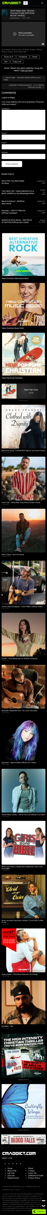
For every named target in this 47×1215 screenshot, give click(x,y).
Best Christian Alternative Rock (15, 278)
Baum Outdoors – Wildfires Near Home (13, 202)
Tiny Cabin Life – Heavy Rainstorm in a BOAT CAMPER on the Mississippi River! (18, 192)
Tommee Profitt (21, 52)
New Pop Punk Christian (12, 378)
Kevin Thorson (14, 18)
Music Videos (8, 52)
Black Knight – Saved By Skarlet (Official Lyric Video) (22, 78)
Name (4, 133)
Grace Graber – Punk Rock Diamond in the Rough (20, 974)
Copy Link (17, 62)
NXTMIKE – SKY (7, 1026)
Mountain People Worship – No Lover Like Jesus (19, 711)
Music (40, 50)
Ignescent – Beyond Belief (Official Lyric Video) (19, 762)
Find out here (26, 70)
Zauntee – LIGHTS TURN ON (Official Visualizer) (13, 211)
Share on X (8, 57)
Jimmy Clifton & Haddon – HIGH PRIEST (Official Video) (22, 607)
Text (5, 62)
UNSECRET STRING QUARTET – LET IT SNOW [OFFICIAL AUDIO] (26, 86)
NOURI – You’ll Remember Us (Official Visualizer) (20, 658)
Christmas (7, 50)
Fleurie (26, 50)
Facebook (23, 57)
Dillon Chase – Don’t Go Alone (13, 554)
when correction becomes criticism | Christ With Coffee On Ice (22, 921)
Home (10, 1168)
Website (5, 152)
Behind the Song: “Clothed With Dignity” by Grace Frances (23, 450)
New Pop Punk (31, 390)
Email (34, 57)
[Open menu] (25, 3)
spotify (31, 393)
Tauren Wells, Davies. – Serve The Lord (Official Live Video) (23, 815)
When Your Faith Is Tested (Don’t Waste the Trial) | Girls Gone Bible (22, 867)
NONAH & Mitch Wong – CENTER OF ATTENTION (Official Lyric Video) (17, 221)
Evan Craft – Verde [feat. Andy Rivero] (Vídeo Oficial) (21, 502)
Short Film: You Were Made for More (13, 182)
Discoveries (17, 50)
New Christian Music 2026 (13, 328)
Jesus (33, 50)
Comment (6, 108)
